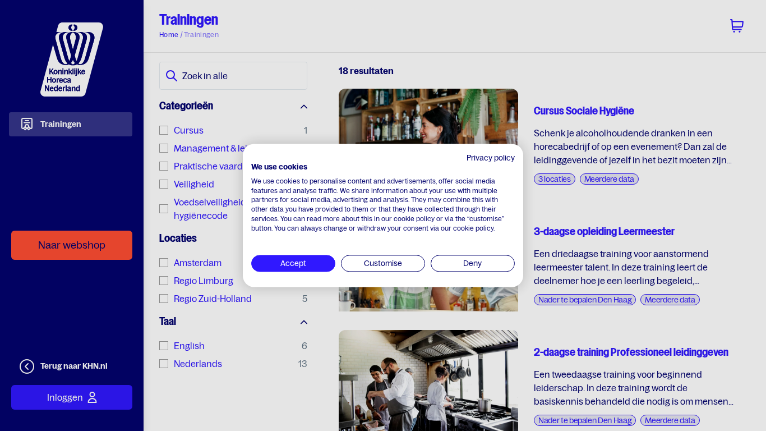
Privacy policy (491, 158)
